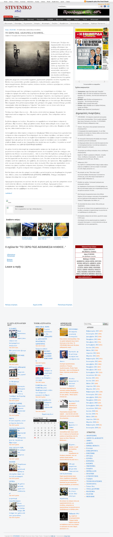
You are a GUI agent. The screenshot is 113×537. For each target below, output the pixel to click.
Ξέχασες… (72, 444)
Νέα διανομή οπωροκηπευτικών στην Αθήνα (91, 194)
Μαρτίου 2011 (91, 389)
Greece (11, 1)
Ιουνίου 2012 (90, 347)
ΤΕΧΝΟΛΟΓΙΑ (91, 484)
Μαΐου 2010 (90, 416)
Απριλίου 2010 (91, 419)
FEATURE (13, 30)
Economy (22, 1)
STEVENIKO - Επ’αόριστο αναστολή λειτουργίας (92, 117)
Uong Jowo (67, 536)
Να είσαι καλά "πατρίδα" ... (97, 91)
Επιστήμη (18, 23)
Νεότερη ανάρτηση (11, 305)
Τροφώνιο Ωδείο (41, 349)
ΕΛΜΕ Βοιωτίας (41, 385)
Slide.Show (30, 1)
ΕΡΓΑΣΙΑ (89, 456)
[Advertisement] (45, 313)
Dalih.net (53, 536)
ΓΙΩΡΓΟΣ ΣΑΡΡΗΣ (15, 403)
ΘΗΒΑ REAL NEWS (42, 327)
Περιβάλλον (64, 23)
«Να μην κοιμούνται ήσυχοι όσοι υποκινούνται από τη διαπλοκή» (69, 469)
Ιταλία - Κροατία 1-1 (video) (73, 424)
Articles (43, 1)
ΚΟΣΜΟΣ (89, 463)
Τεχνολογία (28, 23)
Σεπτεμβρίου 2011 (92, 372)
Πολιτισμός (8, 23)
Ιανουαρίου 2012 (92, 361)
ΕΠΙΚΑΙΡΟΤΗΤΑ (92, 451)
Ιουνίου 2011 (90, 381)
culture (68, 1)
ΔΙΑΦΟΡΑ (89, 443)
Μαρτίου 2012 (91, 356)
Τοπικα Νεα (90, 486)
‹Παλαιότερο (11, 256)
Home (5, 1)
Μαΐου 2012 (90, 350)
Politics (17, 1)
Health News (55, 1)
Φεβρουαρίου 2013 (92, 331)
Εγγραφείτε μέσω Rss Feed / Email (97, 1)
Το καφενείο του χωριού (22, 372)
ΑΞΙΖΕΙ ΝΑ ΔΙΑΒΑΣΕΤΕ (94, 438)
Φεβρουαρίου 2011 (92, 392)
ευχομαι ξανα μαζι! (92, 103)
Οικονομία (40, 19)
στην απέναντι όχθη (16, 447)
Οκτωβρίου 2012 (91, 342)
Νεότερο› (10, 259)
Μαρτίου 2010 (91, 422)
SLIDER (50, 19)
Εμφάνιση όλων (47, 414)
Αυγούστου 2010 (92, 408)
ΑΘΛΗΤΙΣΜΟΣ (91, 435)
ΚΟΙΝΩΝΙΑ (90, 461)
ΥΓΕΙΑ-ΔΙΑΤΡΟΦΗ (92, 489)
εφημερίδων (97, 84)
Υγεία (85, 19)
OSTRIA (12, 481)
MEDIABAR (90, 496)
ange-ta (11, 418)
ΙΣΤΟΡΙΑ (89, 458)
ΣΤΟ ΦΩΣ (21, 355)
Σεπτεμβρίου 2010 (92, 405)
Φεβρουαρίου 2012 (92, 358)
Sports (62, 1)
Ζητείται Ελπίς (74, 401)
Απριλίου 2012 (91, 353)
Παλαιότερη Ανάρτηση (65, 305)
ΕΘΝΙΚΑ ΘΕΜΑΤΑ (92, 446)
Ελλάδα (21, 19)
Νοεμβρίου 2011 (91, 367)
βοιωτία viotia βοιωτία (43, 400)
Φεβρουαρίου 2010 (92, 425)
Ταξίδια (54, 23)
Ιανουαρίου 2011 (92, 394)
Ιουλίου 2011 (90, 378)
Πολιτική (30, 19)
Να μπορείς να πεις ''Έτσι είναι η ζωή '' (89, 172)
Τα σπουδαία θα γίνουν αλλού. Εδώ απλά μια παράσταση (69, 493)
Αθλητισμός (94, 19)
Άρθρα (68, 19)
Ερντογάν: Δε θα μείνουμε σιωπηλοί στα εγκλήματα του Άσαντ (70, 356)
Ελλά (15, 16)
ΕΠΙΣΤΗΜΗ (90, 453)
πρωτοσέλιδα (88, 84)
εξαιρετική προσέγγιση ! (93, 109)
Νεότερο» (10, 261)
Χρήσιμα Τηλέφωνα (98, 23)
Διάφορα (86, 23)
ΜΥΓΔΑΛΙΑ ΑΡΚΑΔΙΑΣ (17, 367)
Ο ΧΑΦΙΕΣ (12, 328)
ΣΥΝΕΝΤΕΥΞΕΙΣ (92, 476)
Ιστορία (37, 23)
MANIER (12, 462)
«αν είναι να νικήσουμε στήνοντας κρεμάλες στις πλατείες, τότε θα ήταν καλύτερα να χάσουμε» (92, 95)
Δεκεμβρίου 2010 (92, 397)
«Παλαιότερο (11, 254)
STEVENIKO (16, 536)
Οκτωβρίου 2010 (91, 403)
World (48, 1)
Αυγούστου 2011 (92, 375)
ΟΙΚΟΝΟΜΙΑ (90, 466)
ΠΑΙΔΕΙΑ (89, 468)
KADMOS (39, 366)
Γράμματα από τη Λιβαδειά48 (48, 404)
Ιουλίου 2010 (90, 411)
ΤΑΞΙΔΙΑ (89, 479)
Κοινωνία (59, 19)
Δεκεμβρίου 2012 (92, 336)
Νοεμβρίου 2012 (91, 339)
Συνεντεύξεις (75, 23)
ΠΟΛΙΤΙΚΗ (90, 474)
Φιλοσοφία (46, 23)
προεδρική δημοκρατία (17, 428)
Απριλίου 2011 (91, 386)
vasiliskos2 (8, 193)
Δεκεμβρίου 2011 (92, 364)
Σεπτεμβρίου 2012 (92, 345)
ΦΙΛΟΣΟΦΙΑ (90, 491)
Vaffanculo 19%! (82, 162)
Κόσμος (76, 19)
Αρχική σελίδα (37, 305)
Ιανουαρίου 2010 (92, 427)
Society (37, 1)
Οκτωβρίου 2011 (91, 370)
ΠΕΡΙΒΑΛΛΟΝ (91, 471)
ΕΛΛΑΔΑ (89, 448)
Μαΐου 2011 (90, 383)
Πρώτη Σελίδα (10, 19)
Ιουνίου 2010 (90, 414)
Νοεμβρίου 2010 (91, 400)
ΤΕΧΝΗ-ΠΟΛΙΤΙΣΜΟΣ (94, 481)
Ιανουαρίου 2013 (92, 334)
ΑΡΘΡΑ (88, 441)
